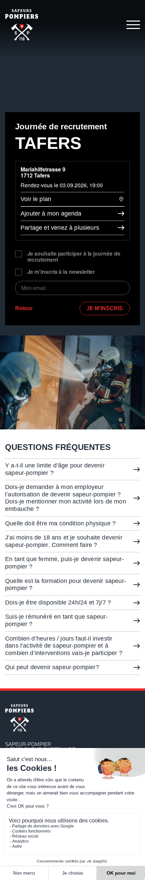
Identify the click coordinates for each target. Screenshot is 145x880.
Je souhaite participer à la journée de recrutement (73, 257)
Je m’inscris (105, 308)
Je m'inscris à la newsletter (61, 272)
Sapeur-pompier (28, 744)
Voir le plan (36, 199)
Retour (24, 308)
